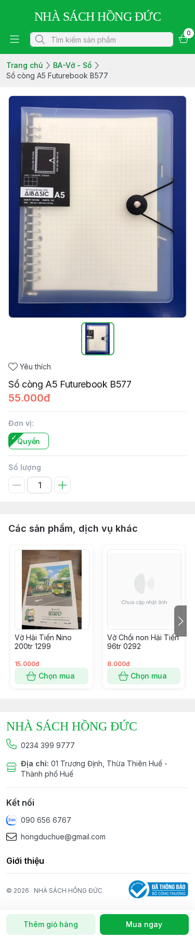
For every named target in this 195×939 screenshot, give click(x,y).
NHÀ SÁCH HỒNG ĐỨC (68, 890)
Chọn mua (56, 675)
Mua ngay (144, 924)
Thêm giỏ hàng (50, 924)
